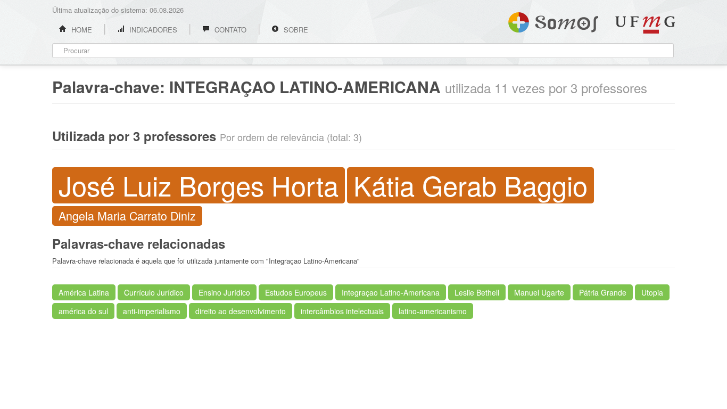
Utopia (652, 292)
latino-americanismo (433, 311)
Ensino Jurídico (224, 292)
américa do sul (83, 311)
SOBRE (295, 29)
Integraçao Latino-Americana (391, 292)
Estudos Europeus (296, 292)
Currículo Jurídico (154, 292)
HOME (80, 29)
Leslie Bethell (477, 292)
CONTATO (229, 29)
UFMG (645, 25)
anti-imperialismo (151, 311)
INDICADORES (152, 29)
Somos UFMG (553, 20)
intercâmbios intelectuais (342, 311)
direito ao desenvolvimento (240, 311)
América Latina (84, 292)
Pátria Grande (602, 292)
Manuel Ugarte (539, 292)
